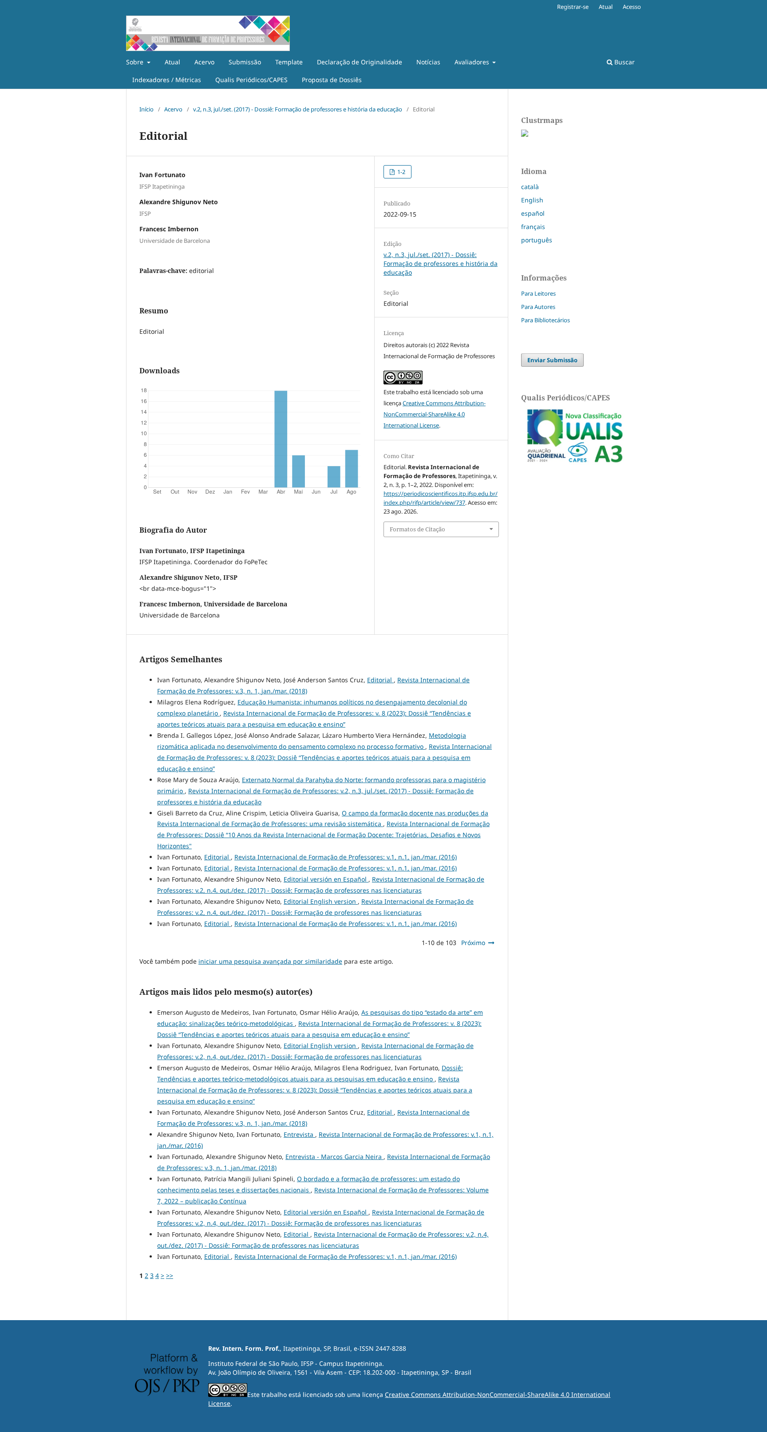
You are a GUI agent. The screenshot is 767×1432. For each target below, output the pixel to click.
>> (169, 1275)
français (533, 226)
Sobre (135, 62)
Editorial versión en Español (326, 879)
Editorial (380, 680)
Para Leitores (538, 293)
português (536, 240)
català (530, 186)
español (533, 213)
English (532, 200)
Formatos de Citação (417, 529)
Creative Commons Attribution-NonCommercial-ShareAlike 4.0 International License (435, 414)
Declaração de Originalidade (359, 62)
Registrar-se (573, 7)
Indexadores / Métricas (166, 79)
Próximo (473, 942)
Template (289, 62)
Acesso (632, 7)
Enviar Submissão (552, 360)
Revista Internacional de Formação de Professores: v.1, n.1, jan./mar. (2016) (345, 857)
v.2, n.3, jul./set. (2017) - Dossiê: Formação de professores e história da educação (297, 109)
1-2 (400, 172)
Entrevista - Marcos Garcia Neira (334, 1156)
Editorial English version (321, 901)
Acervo (204, 62)
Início (146, 109)
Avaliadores (473, 62)
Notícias (428, 62)
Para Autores (538, 307)
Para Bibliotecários (545, 320)
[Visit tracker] (524, 134)
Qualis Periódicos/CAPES (251, 79)
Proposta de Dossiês (332, 79)
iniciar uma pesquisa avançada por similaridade (270, 961)
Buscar (624, 62)
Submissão (245, 62)
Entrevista (299, 1134)
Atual (172, 62)
